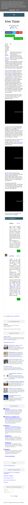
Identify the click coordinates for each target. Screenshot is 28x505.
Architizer (7, 408)
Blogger (16, 496)
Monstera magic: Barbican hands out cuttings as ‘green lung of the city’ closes (13, 418)
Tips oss (19, 329)
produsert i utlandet (7, 58)
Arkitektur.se (8, 442)
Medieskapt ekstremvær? (9, 342)
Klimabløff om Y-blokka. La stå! (15, 345)
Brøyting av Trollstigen (8, 475)
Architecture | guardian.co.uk (12, 416)
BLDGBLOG (7, 449)
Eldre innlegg (18, 38)
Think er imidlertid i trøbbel (10, 70)
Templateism (21, 502)
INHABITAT (7, 425)
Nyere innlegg (10, 36)
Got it (17, 10)
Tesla (16, 28)
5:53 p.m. (18, 223)
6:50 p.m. (18, 256)
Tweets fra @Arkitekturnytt (9, 465)
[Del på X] (14, 32)
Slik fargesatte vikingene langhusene (16, 381)
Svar (18, 251)
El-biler (13, 28)
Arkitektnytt (8, 435)
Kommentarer (8, 492)
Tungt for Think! (7, 336)
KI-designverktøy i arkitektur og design (15, 374)
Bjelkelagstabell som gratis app (15, 352)
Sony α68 (5, 482)
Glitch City (7, 450)
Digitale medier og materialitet (13, 316)
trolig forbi (15, 76)
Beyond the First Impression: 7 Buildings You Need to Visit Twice (13, 410)
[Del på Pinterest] (17, 32)
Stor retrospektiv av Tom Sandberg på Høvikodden (12, 473)
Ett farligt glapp (8, 443)
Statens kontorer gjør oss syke (15, 359)
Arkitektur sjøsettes (9, 436)
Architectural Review (10, 456)
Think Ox (16, 57)
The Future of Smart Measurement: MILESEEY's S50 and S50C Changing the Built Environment (13, 428)
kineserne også (8, 174)
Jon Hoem (11, 256)
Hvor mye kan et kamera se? (10, 480)
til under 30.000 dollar (18, 142)
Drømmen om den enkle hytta (15, 388)
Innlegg (6, 490)
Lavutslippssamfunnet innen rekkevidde (15, 396)
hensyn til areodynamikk (14, 287)
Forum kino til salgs (8, 366)
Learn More (12, 10)
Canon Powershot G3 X (8, 478)
